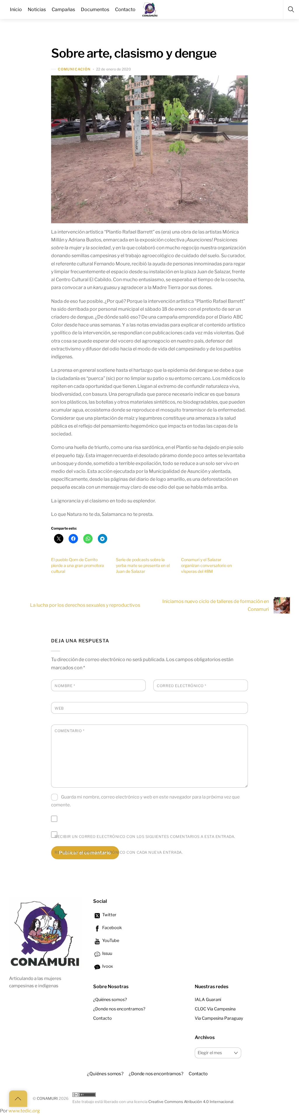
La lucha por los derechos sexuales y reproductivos (85, 605)
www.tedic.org (24, 1111)
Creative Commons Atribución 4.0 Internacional (190, 1102)
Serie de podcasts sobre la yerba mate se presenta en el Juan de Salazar (143, 565)
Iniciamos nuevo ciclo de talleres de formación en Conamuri (215, 605)
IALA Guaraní (208, 999)
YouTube (110, 940)
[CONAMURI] (150, 8)
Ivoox (107, 966)
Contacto (102, 1018)
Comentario (69, 731)
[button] (149, 149)
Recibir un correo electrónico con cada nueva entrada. (119, 852)
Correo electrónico (181, 686)
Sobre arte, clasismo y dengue (133, 53)
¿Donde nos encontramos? (119, 1009)
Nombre (65, 686)
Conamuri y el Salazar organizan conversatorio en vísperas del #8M (206, 565)
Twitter (109, 914)
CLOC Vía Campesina (215, 1009)
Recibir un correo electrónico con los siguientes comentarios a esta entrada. (145, 836)
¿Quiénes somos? (110, 999)
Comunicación (74, 69)
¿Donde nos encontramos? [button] (156, 1073)
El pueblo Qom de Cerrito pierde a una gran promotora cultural (77, 565)
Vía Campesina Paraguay (219, 1018)
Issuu (106, 953)
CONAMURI (47, 1098)
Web (59, 708)
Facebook (111, 927)
